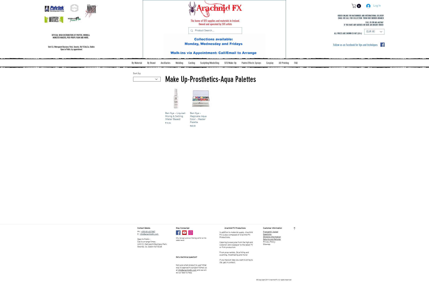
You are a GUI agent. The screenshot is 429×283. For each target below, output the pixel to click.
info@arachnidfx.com (149, 234)
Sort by (137, 73)
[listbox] (374, 32)
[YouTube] (184, 232)
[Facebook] (178, 232)
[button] (357, 6)
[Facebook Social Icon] (382, 45)
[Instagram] (190, 232)
